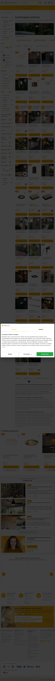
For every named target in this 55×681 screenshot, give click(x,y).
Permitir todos (44, 354)
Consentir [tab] (14, 329)
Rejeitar (10, 354)
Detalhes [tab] (41, 329)
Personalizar (27, 354)
